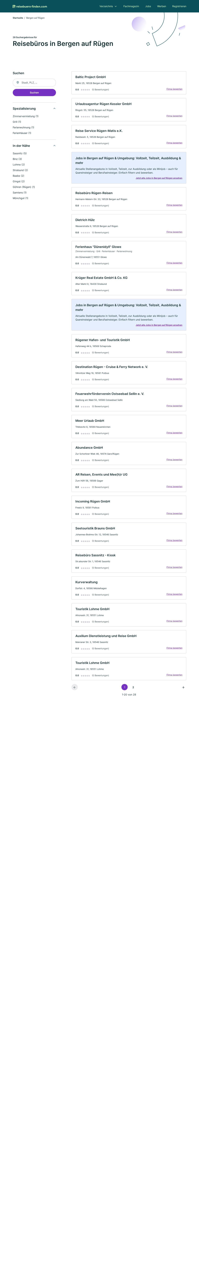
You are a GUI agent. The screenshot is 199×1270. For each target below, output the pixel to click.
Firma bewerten (174, 89)
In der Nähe (21, 146)
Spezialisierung (24, 108)
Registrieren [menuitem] (179, 6)
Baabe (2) (18, 175)
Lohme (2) (19, 164)
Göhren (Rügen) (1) (24, 186)
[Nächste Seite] (183, 687)
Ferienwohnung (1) (23, 127)
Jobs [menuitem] (148, 6)
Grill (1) (17, 121)
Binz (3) (17, 158)
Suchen (34, 92)
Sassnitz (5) (20, 153)
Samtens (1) (20, 192)
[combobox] (34, 82)
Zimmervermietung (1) (26, 116)
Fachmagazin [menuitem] (131, 6)
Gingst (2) (19, 181)
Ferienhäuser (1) (22, 133)
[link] (129, 82)
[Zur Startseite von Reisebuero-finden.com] (30, 6)
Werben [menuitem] (161, 6)
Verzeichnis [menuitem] (106, 6)
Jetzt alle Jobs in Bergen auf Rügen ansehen (159, 178)
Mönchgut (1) (20, 198)
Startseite (18, 17)
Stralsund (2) (20, 170)
